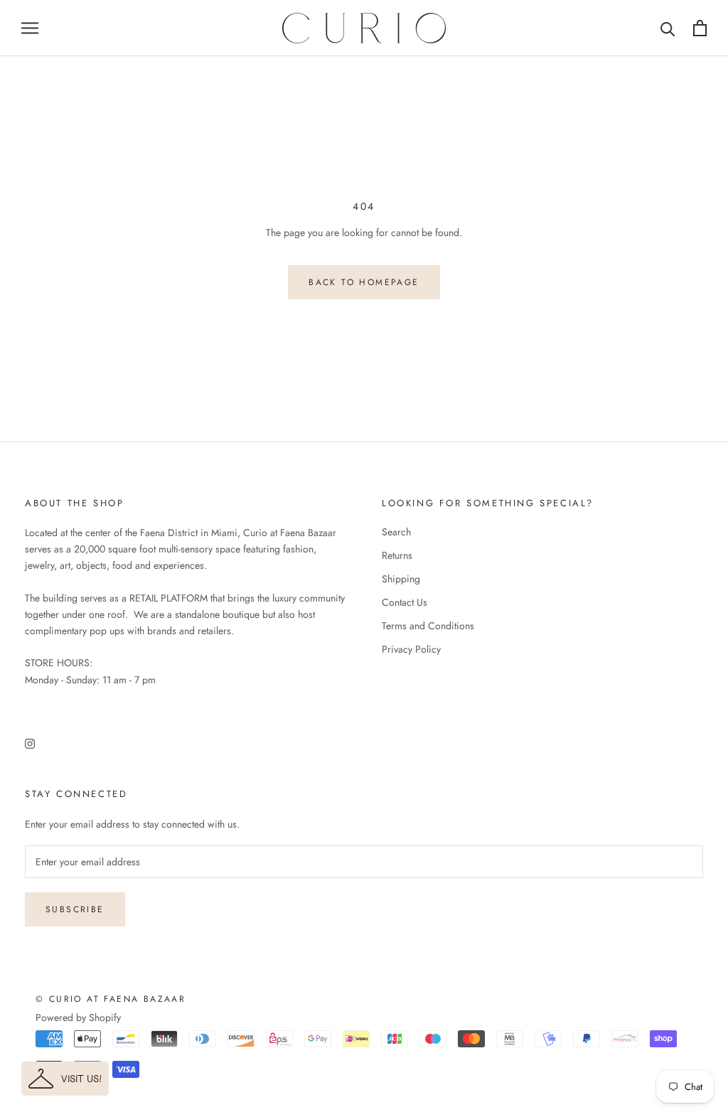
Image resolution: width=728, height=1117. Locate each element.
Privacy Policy (411, 649)
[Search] (667, 28)
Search (396, 532)
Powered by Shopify (78, 1017)
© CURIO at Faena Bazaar (111, 999)
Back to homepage (364, 282)
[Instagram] (30, 742)
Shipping (401, 579)
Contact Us (404, 602)
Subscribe (75, 909)
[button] (65, 1079)
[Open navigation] (29, 28)
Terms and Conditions (428, 626)
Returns (397, 555)
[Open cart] (700, 28)
